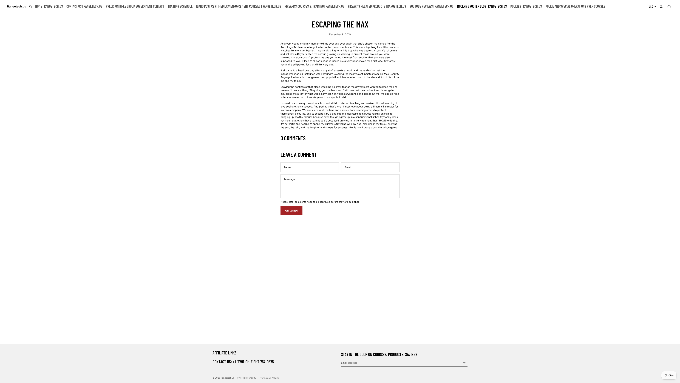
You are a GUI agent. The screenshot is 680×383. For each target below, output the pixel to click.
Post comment (291, 210)
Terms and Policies (269, 378)
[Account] (661, 6)
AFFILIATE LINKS (224, 352)
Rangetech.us (228, 377)
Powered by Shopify (246, 377)
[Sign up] (464, 363)
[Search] (31, 6)
